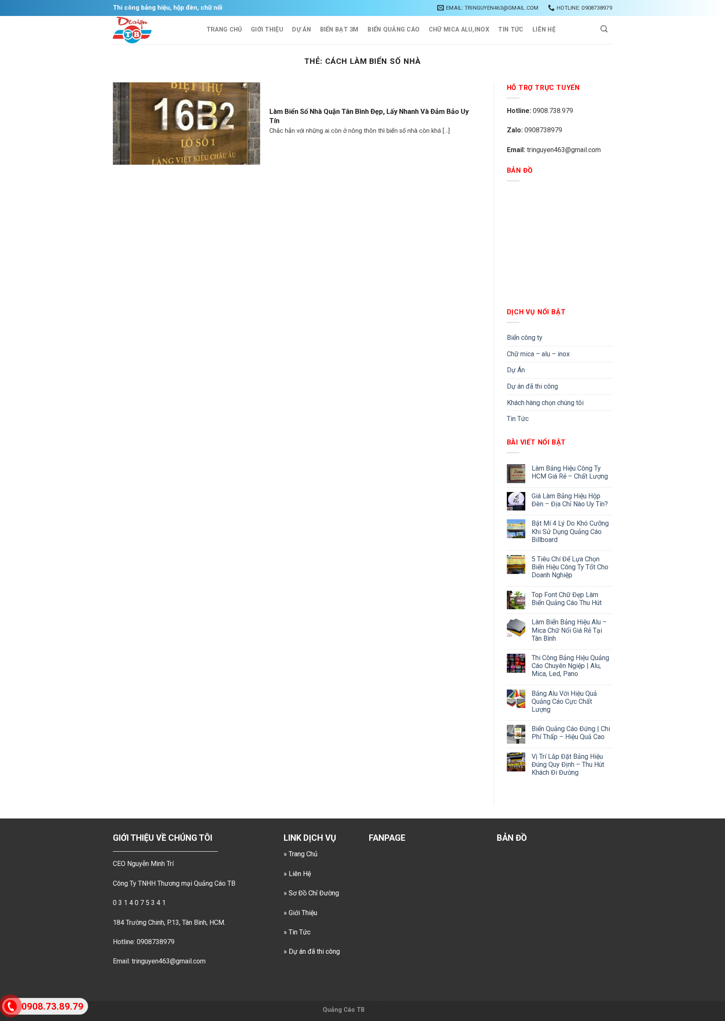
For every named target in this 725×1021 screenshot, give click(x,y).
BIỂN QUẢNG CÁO (394, 29)
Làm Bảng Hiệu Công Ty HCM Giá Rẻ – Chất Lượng (570, 472)
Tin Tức (510, 29)
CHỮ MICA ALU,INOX (459, 29)
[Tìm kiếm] (604, 29)
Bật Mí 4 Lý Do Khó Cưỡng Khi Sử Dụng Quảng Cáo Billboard (570, 531)
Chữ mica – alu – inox (538, 354)
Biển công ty (524, 338)
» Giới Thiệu (300, 913)
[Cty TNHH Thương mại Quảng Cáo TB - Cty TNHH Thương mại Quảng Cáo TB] (151, 30)
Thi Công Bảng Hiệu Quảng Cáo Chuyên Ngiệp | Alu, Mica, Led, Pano (570, 666)
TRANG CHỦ (224, 29)
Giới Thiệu (267, 29)
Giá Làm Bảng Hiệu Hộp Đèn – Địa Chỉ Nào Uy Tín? (570, 500)
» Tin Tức (297, 932)
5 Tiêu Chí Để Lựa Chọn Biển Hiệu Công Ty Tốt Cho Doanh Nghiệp (570, 567)
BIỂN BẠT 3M (339, 29)
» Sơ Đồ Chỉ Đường (311, 893)
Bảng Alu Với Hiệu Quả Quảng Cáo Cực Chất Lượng (564, 701)
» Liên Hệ (297, 874)
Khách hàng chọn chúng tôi (545, 403)
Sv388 (374, 1009)
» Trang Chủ (301, 854)
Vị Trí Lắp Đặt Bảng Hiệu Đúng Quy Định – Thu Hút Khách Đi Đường (568, 764)
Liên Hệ (543, 29)
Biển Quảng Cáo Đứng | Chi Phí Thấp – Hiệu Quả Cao (571, 733)
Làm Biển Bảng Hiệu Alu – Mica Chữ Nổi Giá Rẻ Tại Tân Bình (569, 630)
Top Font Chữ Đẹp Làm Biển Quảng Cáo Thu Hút (567, 599)
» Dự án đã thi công (312, 951)
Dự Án (301, 29)
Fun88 (393, 1009)
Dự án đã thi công (532, 386)
